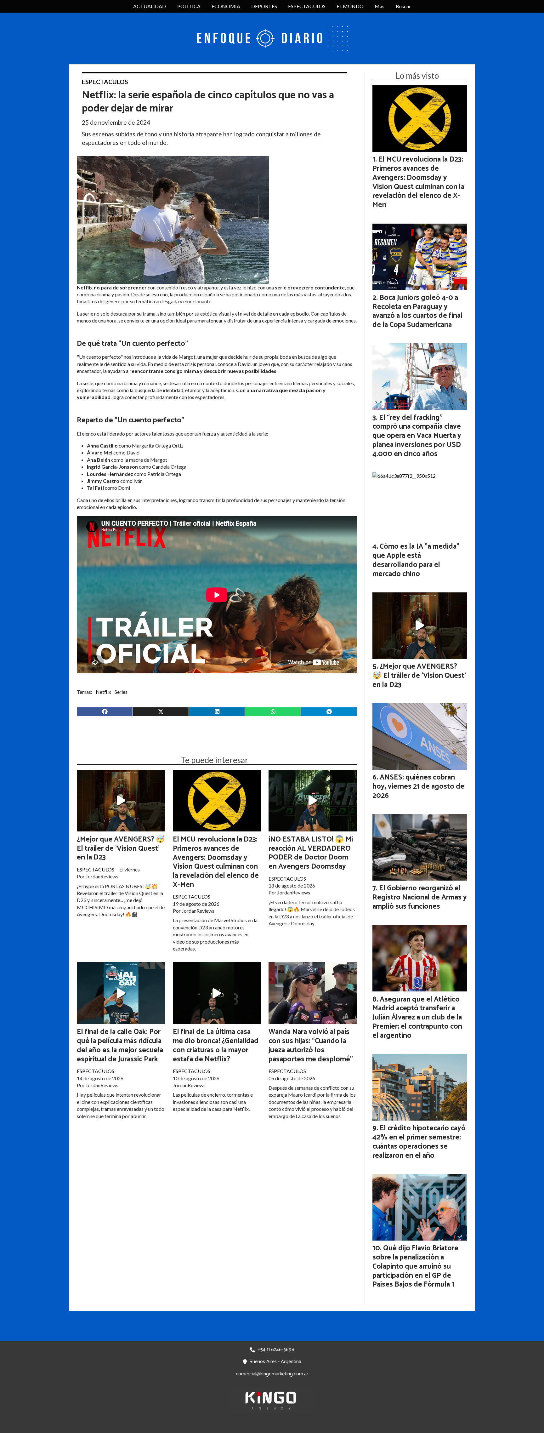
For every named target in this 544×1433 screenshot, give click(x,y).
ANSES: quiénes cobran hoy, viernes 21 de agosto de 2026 (418, 787)
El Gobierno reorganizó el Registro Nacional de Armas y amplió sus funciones (419, 897)
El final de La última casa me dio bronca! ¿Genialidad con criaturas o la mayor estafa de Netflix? (215, 1045)
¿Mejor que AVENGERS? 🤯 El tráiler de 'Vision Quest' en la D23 (121, 849)
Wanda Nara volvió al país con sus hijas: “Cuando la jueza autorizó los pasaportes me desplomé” (311, 1045)
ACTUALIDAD (149, 6)
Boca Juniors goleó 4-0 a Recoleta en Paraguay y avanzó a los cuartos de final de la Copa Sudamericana (417, 311)
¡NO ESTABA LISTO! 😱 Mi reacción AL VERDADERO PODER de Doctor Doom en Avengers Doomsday (311, 853)
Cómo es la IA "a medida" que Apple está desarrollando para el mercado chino (415, 560)
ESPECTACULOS (307, 6)
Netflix (103, 692)
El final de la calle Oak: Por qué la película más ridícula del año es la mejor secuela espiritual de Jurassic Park (120, 1045)
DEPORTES (264, 6)
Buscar (403, 6)
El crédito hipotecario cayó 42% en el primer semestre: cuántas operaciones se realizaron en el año (419, 1141)
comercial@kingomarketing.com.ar (272, 1374)
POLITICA (189, 6)
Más (379, 6)
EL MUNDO (350, 6)
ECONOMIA (226, 6)
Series (121, 692)
